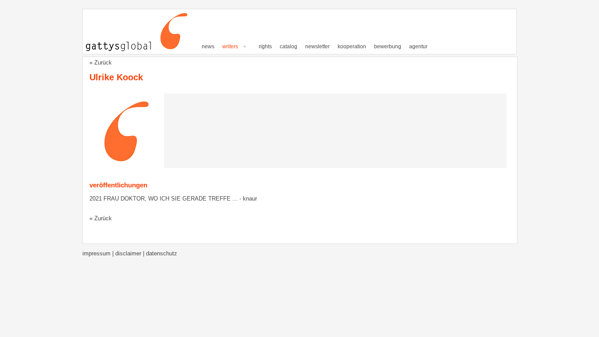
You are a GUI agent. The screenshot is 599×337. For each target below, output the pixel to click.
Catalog (288, 46)
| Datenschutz (160, 253)
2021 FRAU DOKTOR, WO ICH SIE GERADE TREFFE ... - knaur (173, 198)
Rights (265, 46)
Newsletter (317, 46)
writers (230, 46)
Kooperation (352, 46)
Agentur (418, 46)
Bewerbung (387, 46)
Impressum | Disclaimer (112, 253)
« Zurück (100, 62)
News (208, 46)
